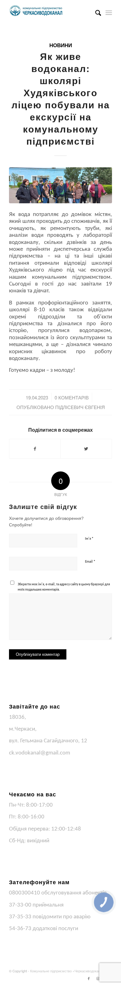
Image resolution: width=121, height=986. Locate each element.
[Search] (95, 12)
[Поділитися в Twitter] (86, 448)
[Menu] (108, 12)
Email (90, 562)
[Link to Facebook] (88, 978)
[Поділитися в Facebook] (34, 448)
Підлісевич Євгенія (80, 407)
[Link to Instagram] (98, 978)
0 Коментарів (72, 397)
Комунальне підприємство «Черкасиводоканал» (68, 970)
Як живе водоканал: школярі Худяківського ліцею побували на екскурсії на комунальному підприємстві (60, 98)
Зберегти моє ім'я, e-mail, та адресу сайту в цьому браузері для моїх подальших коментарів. (64, 587)
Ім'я (89, 539)
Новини (60, 45)
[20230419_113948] (60, 185)
